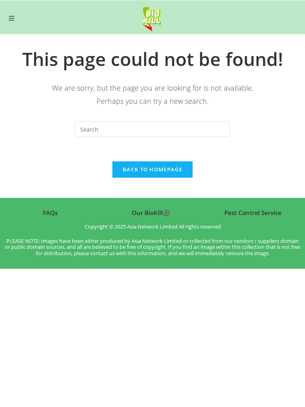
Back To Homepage (152, 169)
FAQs (50, 213)
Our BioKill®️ (151, 213)
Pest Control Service (253, 213)
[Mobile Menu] (11, 18)
